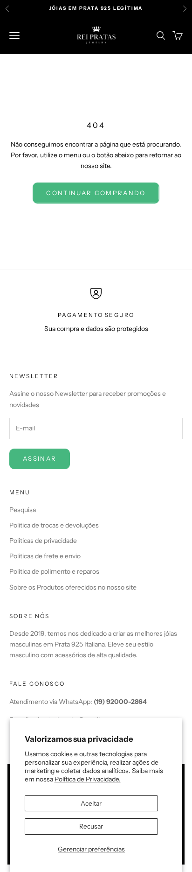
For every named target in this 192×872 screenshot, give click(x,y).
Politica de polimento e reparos (54, 571)
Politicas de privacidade (43, 540)
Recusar (91, 826)
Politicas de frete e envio (45, 556)
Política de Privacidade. (88, 779)
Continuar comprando (95, 193)
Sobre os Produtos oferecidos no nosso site (73, 587)
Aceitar (91, 803)
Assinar (39, 458)
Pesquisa (22, 510)
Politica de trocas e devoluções (54, 525)
